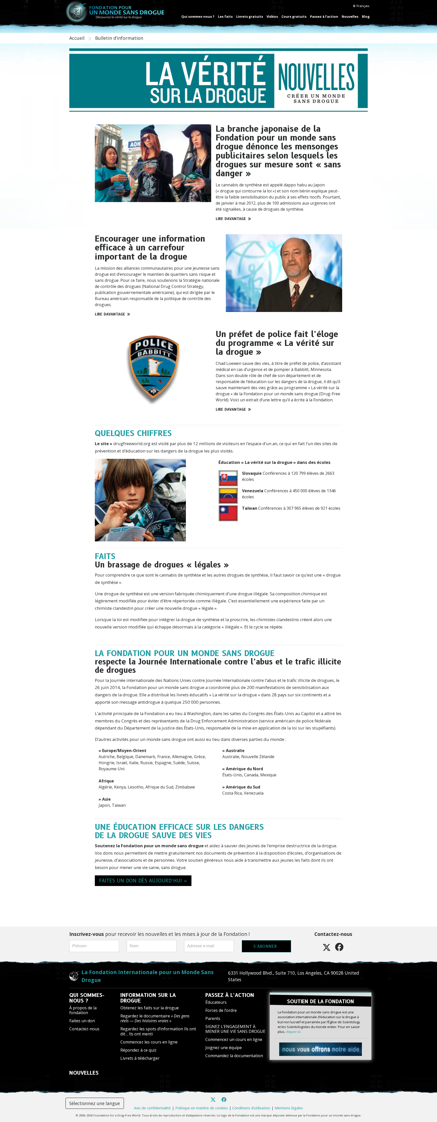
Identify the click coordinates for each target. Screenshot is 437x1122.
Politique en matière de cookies (201, 1108)
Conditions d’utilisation (251, 1108)
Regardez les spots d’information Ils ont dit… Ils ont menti (158, 1031)
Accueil (77, 38)
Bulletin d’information (119, 38)
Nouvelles (350, 16)
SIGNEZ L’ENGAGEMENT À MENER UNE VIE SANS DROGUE (235, 1029)
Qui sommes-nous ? (197, 16)
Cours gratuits (294, 16)
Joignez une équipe (223, 1047)
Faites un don (82, 1020)
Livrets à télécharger (140, 1058)
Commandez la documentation (234, 1055)
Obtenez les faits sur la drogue (149, 1008)
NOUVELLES (84, 1073)
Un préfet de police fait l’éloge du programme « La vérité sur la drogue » (277, 343)
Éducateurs (216, 1002)
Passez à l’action (324, 16)
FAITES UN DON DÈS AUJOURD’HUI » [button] (143, 881)
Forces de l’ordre (221, 1010)
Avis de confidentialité (152, 1108)
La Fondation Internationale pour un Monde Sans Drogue (147, 976)
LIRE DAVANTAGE (231, 218)
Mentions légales (289, 1108)
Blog (366, 16)
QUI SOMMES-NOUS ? (86, 998)
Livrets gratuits (249, 16)
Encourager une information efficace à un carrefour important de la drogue (150, 247)
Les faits (225, 16)
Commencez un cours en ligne (233, 1039)
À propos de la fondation (83, 1010)
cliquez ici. (293, 1031)
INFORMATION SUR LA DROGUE (148, 998)
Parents (212, 1018)
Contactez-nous (84, 1029)
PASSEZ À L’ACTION (229, 995)
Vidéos (272, 16)
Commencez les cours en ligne (149, 1042)
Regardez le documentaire (154, 1018)
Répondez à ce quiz (138, 1050)
